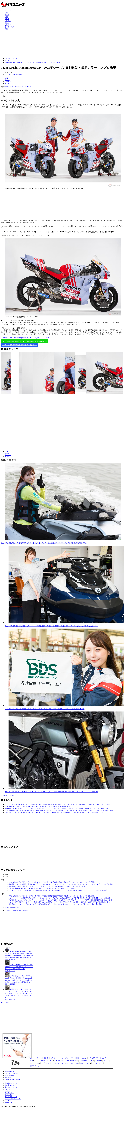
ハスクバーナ (40, 1060)
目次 (4, 96)
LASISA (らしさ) (10, 1100)
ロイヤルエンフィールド (69, 1063)
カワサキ (53, 1058)
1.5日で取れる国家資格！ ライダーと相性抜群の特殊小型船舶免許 (24, 341)
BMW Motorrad (81, 1058)
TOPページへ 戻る (8, 795)
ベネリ (83, 1063)
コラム (7, 15)
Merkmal (7, 1091)
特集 (6, 29)
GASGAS (50, 1060)
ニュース (8, 11)
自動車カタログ (10, 1085)
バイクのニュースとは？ (13, 1073)
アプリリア (45, 1063)
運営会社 (8, 1077)
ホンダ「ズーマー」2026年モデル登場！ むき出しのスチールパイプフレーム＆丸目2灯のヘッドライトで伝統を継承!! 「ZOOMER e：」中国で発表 (59, 898)
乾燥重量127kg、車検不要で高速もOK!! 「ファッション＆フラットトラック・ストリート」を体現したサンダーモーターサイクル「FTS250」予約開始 (61, 884)
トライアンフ (93, 1058)
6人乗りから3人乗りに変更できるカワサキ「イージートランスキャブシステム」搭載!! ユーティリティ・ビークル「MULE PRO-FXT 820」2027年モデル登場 (59, 810)
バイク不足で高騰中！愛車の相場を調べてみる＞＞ (19, 345)
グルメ (7, 23)
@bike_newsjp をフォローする (17, 910)
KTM (32, 1060)
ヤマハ (39, 1058)
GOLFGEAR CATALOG (13, 1099)
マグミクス (8, 1095)
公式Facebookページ (13, 907)
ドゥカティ (27, 87)
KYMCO (99, 1060)
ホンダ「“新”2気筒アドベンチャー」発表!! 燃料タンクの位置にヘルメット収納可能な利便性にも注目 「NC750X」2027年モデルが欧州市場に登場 (59, 902)
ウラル (95, 1063)
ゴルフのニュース (11, 1097)
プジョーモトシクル (86, 1060)
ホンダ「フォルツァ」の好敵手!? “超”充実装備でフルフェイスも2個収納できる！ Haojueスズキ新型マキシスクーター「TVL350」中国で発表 (58, 890)
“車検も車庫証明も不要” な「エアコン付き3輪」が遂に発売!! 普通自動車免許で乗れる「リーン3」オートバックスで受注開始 (52, 882)
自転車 (7, 19)
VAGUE (7, 1089)
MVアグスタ (34, 1066)
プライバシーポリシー (12, 1079)
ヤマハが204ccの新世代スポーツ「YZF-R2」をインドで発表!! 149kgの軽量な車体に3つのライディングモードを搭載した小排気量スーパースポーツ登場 (57, 804)
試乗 (6, 13)
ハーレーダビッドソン (66, 1058)
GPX (88, 1063)
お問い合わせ (9, 1075)
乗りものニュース (11, 1087)
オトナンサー (9, 1093)
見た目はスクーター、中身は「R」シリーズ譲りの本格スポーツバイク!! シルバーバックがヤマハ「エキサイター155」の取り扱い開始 (55, 904)
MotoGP (6, 87)
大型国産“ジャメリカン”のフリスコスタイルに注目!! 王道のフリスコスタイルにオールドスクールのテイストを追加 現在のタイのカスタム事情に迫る (56, 808)
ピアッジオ (55, 1063)
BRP (100, 1063)
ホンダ (46, 1058)
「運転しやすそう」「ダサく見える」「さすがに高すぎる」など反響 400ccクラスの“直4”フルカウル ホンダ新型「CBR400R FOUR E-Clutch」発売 (60, 900)
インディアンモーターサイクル (66, 1060)
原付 (6, 17)
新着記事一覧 (9, 1071)
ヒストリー (8, 25)
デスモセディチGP (16, 87)
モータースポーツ (11, 27)
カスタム (8, 21)
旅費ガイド (8, 1102)
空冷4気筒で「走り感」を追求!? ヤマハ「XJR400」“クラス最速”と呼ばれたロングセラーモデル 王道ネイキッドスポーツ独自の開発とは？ (54, 812)
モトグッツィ (34, 1063)
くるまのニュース (11, 1083)
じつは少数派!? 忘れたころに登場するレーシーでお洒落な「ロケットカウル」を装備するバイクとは (40, 806)
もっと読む (6, 1003)
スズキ (32, 1058)
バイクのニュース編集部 (13, 74)
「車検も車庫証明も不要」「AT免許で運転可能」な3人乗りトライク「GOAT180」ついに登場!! (42, 888)
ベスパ (106, 1060)
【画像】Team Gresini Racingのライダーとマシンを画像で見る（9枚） (26, 338)
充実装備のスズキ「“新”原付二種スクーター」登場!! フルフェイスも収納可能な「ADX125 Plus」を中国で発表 (47, 886)
